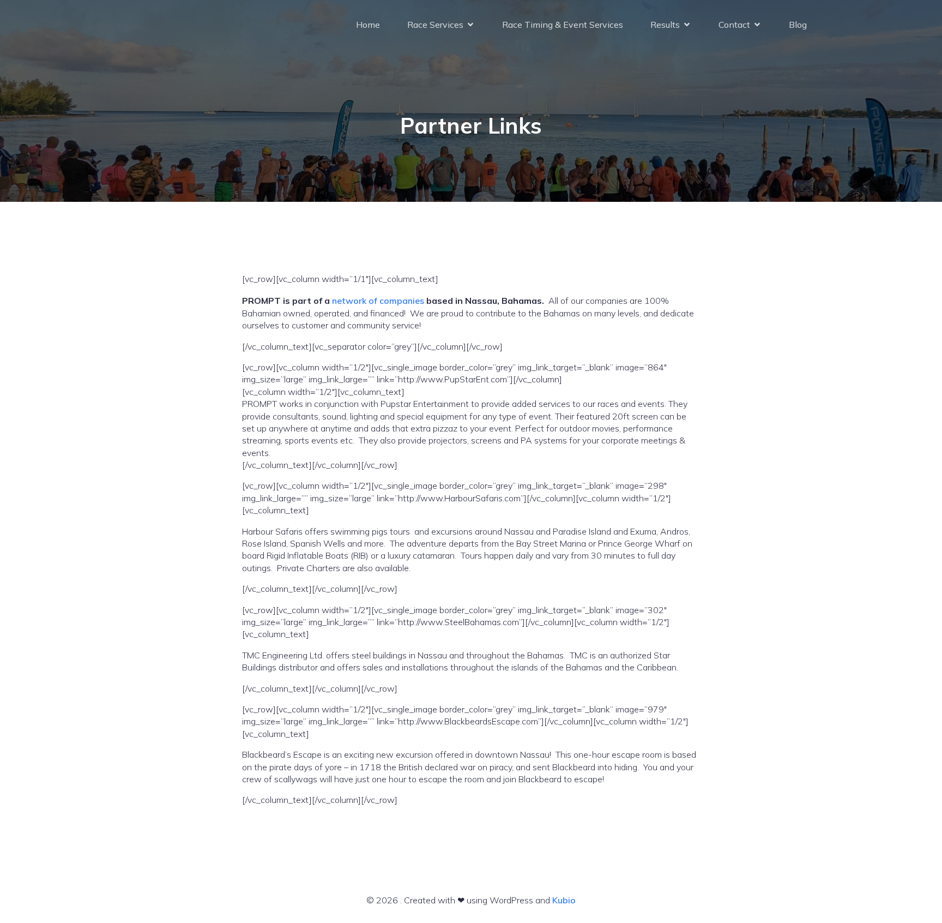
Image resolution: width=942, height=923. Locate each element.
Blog (798, 24)
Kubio (564, 900)
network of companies (378, 300)
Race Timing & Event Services (562, 24)
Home (368, 24)
